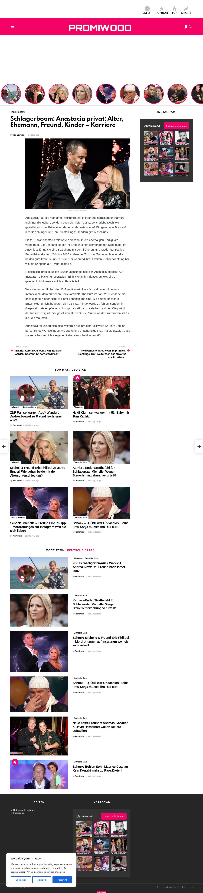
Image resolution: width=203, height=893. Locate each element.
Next (201, 94)
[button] (151, 138)
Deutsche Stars (29, 407)
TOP (174, 13)
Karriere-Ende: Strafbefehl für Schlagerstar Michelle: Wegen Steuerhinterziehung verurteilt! (82, 95)
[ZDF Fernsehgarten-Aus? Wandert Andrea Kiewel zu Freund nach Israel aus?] (39, 392)
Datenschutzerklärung (24, 810)
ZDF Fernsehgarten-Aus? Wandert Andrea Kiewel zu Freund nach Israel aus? (10, 95)
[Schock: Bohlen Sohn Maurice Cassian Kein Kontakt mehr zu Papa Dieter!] (39, 774)
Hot (77, 378)
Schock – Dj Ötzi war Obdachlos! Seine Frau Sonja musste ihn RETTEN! (129, 97)
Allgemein (15, 407)
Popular (162, 13)
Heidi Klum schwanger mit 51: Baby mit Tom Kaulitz (34, 98)
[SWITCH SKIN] (185, 26)
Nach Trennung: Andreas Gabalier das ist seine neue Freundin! (153, 98)
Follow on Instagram (176, 126)
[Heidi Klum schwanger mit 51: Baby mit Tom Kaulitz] (101, 392)
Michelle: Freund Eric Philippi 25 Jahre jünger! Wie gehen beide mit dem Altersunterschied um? (59, 94)
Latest (147, 13)
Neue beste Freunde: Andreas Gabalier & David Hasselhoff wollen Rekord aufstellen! (100, 726)
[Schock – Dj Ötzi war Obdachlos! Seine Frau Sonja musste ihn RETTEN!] (101, 503)
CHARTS (186, 13)
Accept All (62, 880)
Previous (1, 94)
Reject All (41, 880)
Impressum (19, 813)
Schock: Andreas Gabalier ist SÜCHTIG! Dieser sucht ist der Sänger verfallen (177, 97)
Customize (21, 880)
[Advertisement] (101, 59)
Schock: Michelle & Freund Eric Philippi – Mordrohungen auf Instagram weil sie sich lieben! (106, 94)
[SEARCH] (191, 26)
